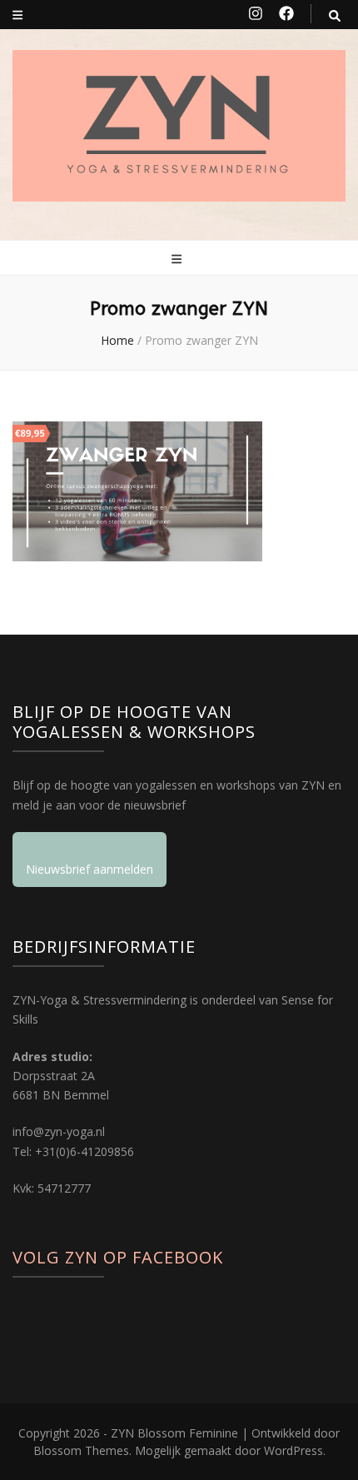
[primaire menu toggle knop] (179, 258)
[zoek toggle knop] (335, 15)
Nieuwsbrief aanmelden (89, 869)
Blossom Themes (81, 1450)
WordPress (293, 1450)
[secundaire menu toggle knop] (17, 14)
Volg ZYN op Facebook (117, 1257)
